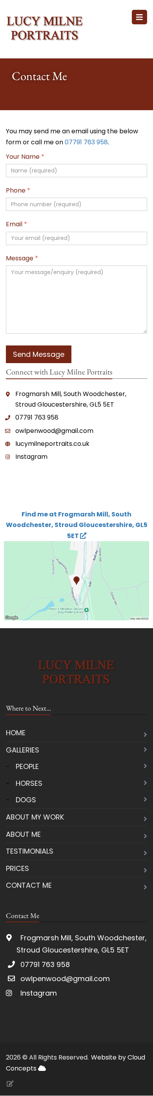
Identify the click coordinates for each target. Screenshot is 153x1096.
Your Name (25, 156)
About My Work (35, 817)
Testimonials (29, 851)
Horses (29, 783)
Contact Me (29, 885)
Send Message (38, 354)
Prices (17, 868)
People (27, 766)
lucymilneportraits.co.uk (52, 443)
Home (16, 733)
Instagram (31, 456)
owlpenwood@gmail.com (54, 430)
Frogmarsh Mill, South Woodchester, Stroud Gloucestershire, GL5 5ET (70, 399)
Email (16, 224)
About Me (23, 834)
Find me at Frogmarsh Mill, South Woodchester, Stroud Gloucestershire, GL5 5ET (77, 525)
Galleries (22, 750)
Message (22, 258)
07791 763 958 (86, 142)
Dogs (26, 800)
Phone (18, 190)
